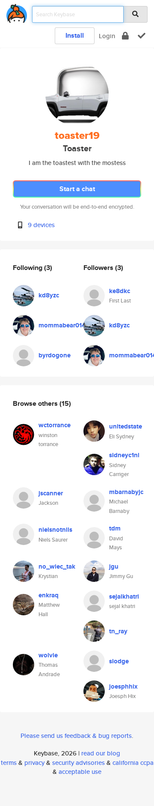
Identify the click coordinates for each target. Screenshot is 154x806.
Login (107, 35)
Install (74, 35)
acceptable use (80, 771)
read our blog (100, 753)
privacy (34, 762)
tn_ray (118, 631)
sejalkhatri (124, 596)
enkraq (48, 595)
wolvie (48, 655)
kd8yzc (48, 295)
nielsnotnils (55, 529)
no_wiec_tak (56, 566)
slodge (119, 661)
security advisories (78, 762)
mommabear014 (62, 325)
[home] (16, 12)
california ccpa (133, 762)
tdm (115, 528)
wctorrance (54, 425)
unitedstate (125, 426)
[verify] (141, 35)
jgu (113, 566)
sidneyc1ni (124, 455)
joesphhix (123, 686)
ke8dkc (119, 291)
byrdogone (54, 355)
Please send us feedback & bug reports (76, 735)
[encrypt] (125, 35)
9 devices (41, 224)
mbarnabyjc (126, 492)
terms (9, 762)
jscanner (50, 493)
